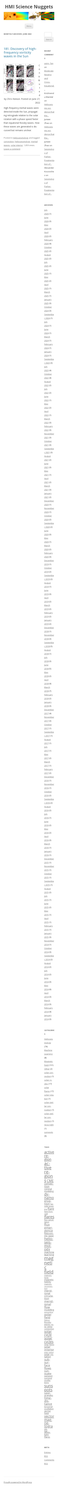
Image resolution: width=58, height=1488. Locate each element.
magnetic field (49, 1265)
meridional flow (49, 1304)
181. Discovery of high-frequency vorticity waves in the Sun (20, 52)
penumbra (48, 1312)
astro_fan (48, 63)
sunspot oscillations (48, 1380)
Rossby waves (47, 1323)
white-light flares (47, 1434)
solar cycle (48, 1333)
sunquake (47, 1372)
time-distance (48, 1401)
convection (9, 141)
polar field (48, 1315)
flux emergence (48, 1227)
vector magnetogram (49, 1423)
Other (47, 1068)
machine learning (49, 1253)
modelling (49, 1309)
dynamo (49, 1196)
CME (50, 1181)
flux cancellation (49, 1221)
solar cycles (49, 1340)
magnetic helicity (49, 1280)
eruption (48, 1202)
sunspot (48, 1375)
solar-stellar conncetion (49, 1106)
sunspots (48, 1132)
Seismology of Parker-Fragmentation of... (49, 156)
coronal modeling (49, 1190)
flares (49, 1216)
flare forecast (48, 1212)
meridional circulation (48, 1294)
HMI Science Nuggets (29, 7)
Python (47, 1320)
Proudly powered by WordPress (18, 1482)
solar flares (49, 1344)
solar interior (17, 145)
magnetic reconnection (48, 1286)
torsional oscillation (49, 1407)
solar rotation (49, 1356)
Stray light (49, 1124)
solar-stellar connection (49, 1117)
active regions (48, 1172)
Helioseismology (20, 137)
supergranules (48, 1394)
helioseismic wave (49, 1234)
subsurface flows (47, 1364)
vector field (47, 1412)
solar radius (49, 1352)
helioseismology (22, 141)
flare (51, 1209)
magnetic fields (48, 1276)
